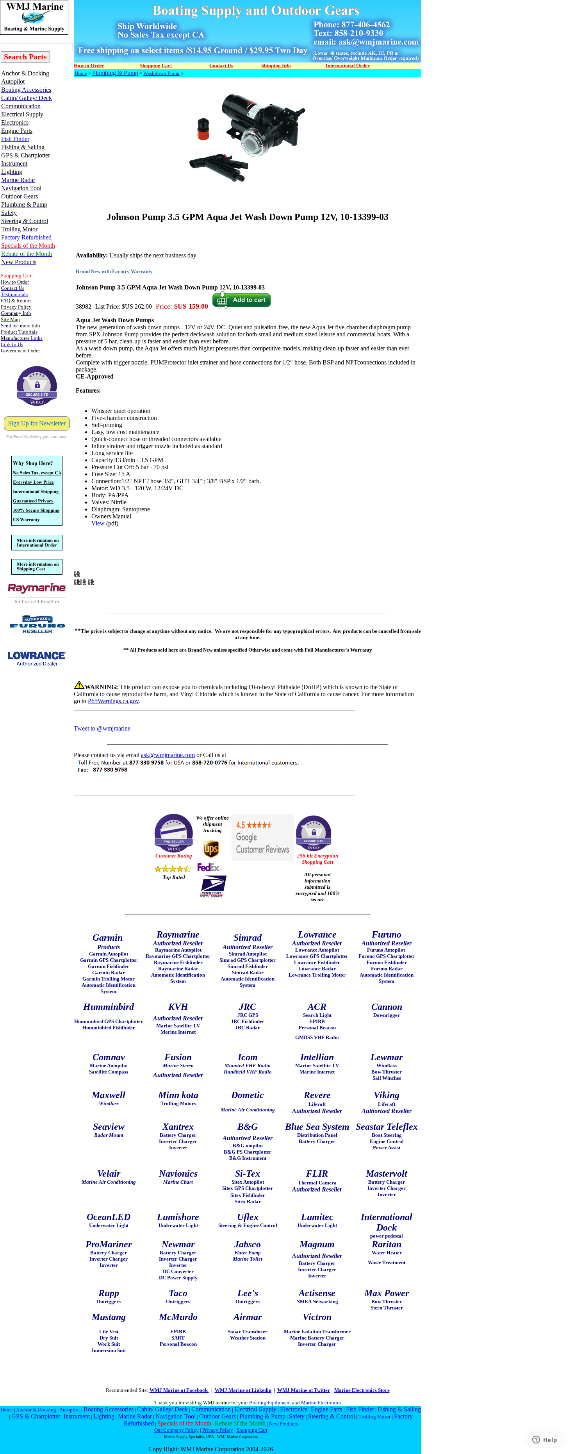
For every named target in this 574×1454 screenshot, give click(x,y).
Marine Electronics (321, 1403)
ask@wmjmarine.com (168, 755)
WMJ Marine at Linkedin (243, 1390)
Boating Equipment (270, 1403)
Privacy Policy (217, 1430)
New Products (283, 1424)
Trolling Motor (374, 1417)
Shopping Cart (252, 1430)
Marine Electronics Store (362, 1390)
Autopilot (69, 1410)
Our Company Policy (176, 1430)
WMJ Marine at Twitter (303, 1390)
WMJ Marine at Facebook (179, 1390)
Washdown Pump (161, 73)
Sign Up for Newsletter (37, 423)
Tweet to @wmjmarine (102, 728)
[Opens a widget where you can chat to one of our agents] (544, 1440)
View (98, 523)
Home (81, 73)
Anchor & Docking (36, 1410)
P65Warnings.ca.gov (113, 701)
